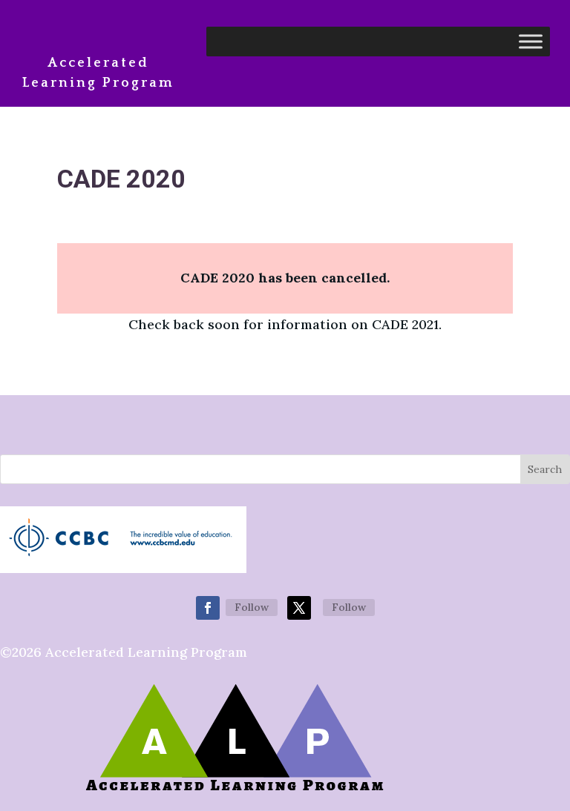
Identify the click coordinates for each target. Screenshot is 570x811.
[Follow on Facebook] (208, 608)
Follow (252, 607)
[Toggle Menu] (531, 41)
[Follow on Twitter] (299, 608)
